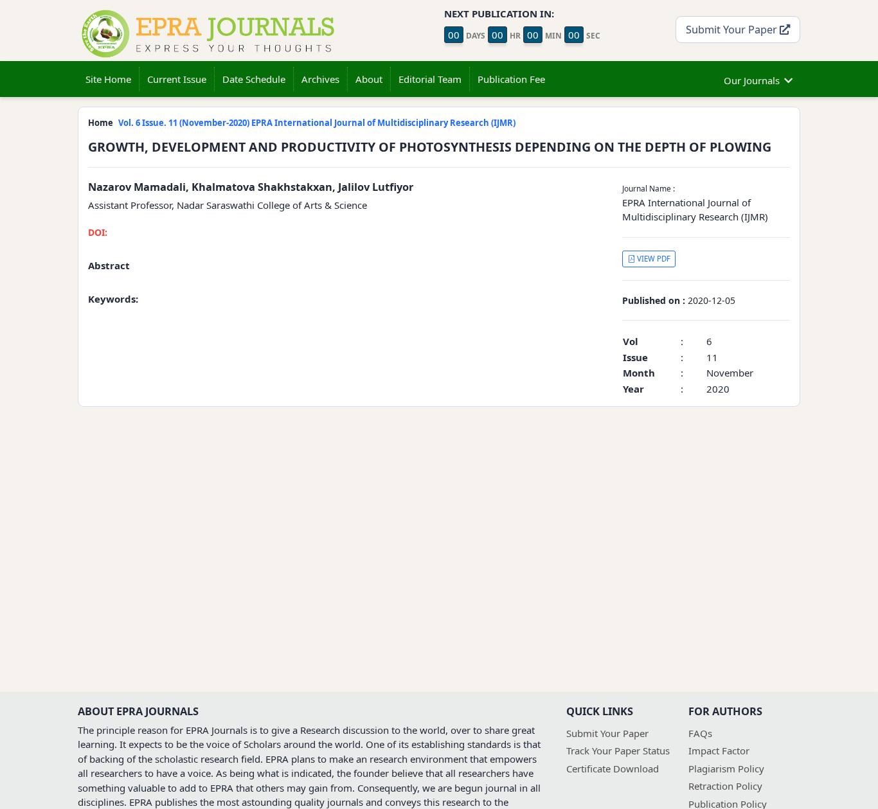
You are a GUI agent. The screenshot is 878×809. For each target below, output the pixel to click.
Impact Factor (718, 750)
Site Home (108, 79)
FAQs (700, 733)
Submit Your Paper (733, 29)
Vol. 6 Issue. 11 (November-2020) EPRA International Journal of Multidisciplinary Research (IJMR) (316, 123)
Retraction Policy (725, 785)
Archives (320, 79)
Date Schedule (253, 79)
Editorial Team (430, 79)
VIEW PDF (652, 258)
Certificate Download (612, 768)
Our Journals (752, 80)
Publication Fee (511, 79)
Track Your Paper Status (618, 750)
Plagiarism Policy (726, 768)
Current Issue (176, 79)
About (368, 79)
